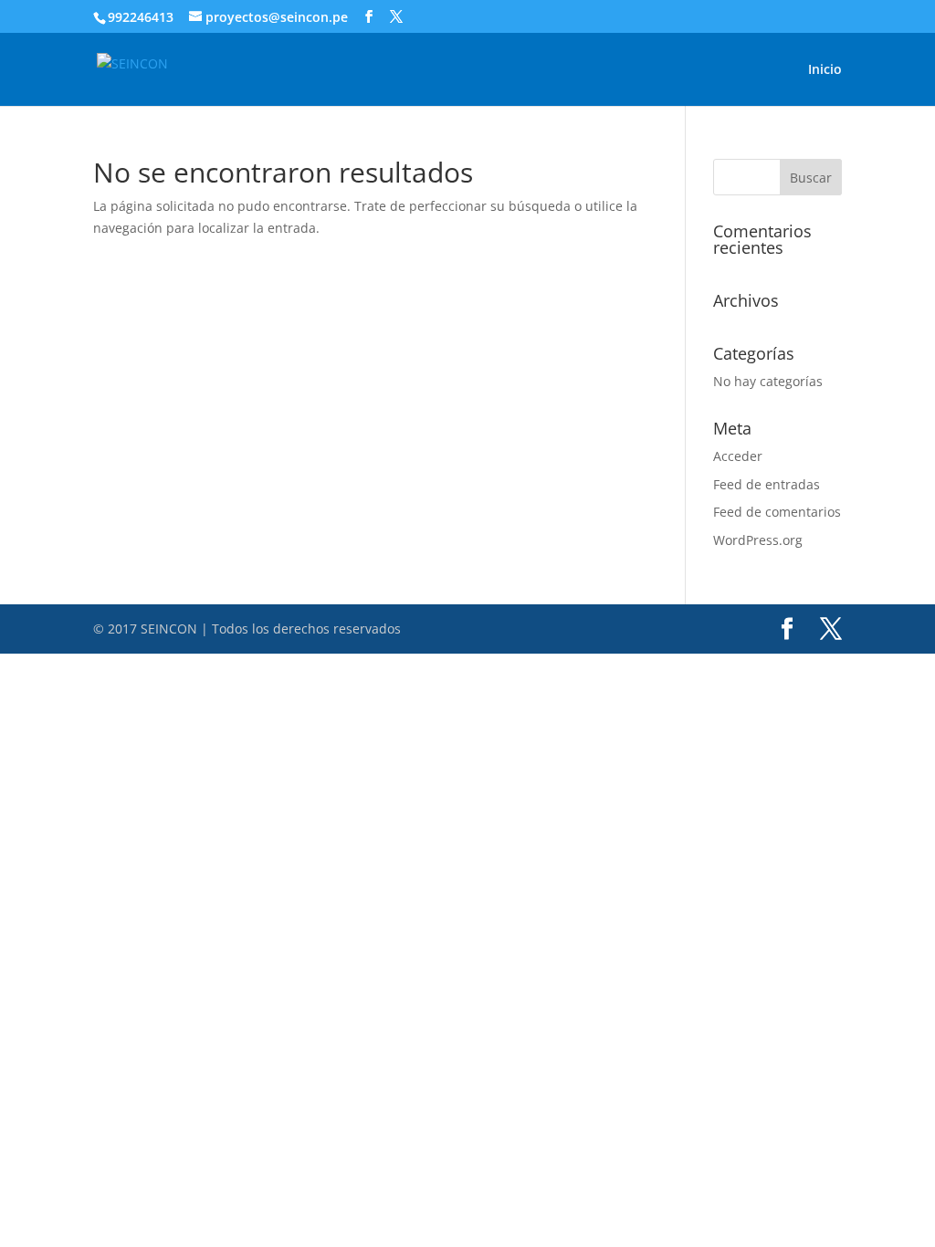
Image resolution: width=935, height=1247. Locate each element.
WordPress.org (758, 540)
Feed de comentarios (777, 511)
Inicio (825, 70)
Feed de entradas (766, 484)
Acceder (737, 456)
